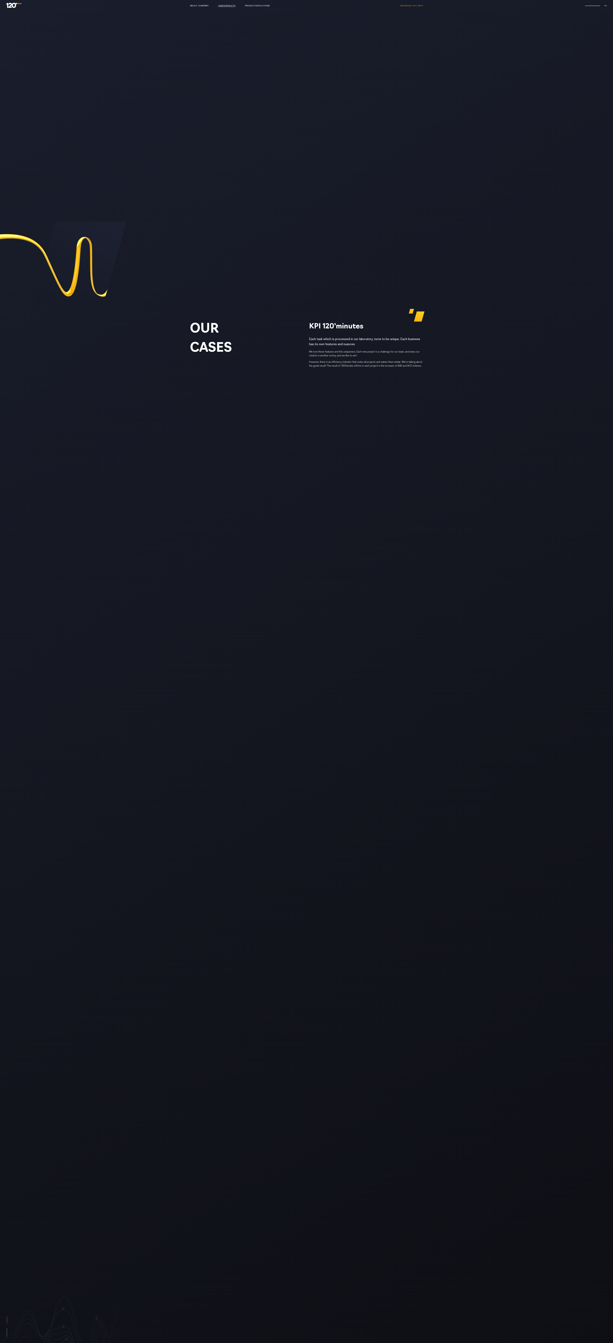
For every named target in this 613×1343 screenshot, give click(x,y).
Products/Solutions (257, 6)
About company (199, 6)
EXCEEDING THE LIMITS (411, 6)
